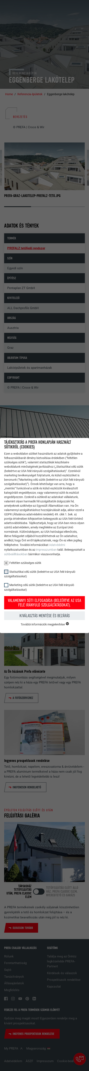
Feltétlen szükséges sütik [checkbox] (25, 563)
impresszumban (46, 549)
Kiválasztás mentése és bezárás (44, 615)
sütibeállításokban (16, 554)
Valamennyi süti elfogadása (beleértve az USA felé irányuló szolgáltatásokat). (44, 603)
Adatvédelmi (57, 545)
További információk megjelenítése (43, 624)
